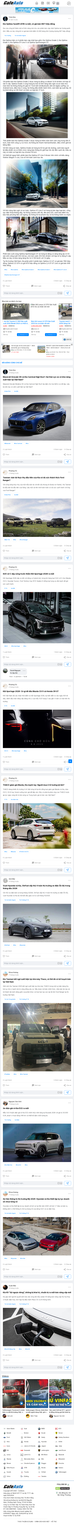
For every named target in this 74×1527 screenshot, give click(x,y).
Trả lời (25, 676)
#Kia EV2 (18, 1165)
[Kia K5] (37, 1327)
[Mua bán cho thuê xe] (53, 2)
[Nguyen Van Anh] (5, 1103)
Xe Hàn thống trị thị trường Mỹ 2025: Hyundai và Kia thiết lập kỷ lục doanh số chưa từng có (36, 1200)
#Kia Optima (14, 269)
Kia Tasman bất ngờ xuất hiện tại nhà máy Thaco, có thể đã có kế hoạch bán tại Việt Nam (37, 980)
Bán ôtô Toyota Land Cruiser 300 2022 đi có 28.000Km (43, 322)
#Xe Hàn (22, 1258)
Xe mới (16, 391)
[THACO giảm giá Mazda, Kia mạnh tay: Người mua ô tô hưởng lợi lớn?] (37, 826)
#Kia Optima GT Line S (60, 269)
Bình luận (36, 286)
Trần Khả (12, 17)
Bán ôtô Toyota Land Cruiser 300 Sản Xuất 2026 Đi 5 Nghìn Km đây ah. (15, 322)
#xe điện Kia (8, 1165)
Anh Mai (12, 879)
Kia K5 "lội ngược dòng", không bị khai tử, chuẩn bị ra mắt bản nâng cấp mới (37, 1292)
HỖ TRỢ (54, 1521)
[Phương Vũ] (5, 472)
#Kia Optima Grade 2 (28, 269)
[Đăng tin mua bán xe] (70, 761)
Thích (8, 286)
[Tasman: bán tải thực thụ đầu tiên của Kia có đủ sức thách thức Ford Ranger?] (37, 517)
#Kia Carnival (18, 443)
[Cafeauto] (37, 62)
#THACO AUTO (24, 851)
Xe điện (17, 1120)
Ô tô (5, 588)
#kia (5, 1258)
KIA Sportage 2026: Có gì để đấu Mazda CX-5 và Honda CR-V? (31, 691)
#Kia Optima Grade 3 (44, 269)
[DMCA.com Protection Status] (62, 1488)
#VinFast (7, 945)
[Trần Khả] (5, 18)
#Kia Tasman (24, 1074)
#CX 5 (6, 751)
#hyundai (13, 1258)
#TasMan (7, 1074)
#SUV (6, 646)
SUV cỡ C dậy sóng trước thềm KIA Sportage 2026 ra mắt (28, 574)
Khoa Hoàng (13, 972)
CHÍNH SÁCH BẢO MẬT (42, 1521)
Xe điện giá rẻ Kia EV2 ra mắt (16, 1108)
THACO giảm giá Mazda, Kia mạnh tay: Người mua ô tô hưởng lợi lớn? (33, 785)
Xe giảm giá (14, 799)
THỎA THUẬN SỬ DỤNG (25, 1521)
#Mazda (13, 851)
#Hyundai (22, 945)
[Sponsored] (2, 344)
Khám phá (7, 391)
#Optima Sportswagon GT (12, 275)
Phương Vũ (13, 471)
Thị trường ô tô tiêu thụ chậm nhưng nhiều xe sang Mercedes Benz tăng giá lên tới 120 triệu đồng (59, 1411)
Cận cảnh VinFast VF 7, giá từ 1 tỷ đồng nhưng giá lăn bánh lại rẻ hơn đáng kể (13, 1411)
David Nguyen (15, 670)
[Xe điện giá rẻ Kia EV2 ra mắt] (37, 1143)
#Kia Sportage (15, 646)
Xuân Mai (12, 1286)
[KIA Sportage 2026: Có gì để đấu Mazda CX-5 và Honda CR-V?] (37, 729)
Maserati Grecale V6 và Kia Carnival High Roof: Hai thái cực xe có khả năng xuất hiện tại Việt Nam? (36, 378)
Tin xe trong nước (10, 999)
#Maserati (7, 443)
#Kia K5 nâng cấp (9, 1349)
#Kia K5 (27, 1349)
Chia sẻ (67, 286)
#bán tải (7, 539)
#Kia (5, 269)
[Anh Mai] (5, 880)
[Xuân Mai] (5, 1287)
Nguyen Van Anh (15, 1101)
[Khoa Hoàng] (5, 974)
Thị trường (7, 35)
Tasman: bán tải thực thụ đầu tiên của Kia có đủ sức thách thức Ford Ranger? (33, 478)
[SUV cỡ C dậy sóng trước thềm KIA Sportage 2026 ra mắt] (37, 617)
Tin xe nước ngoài (20, 35)
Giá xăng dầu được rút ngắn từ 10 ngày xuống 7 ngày (36, 1411)
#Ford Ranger (24, 539)
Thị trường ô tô (24, 900)
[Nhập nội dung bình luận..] (30, 293)
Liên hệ (68, 339)
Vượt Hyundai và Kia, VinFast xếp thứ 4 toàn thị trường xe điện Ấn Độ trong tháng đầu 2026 (36, 887)
